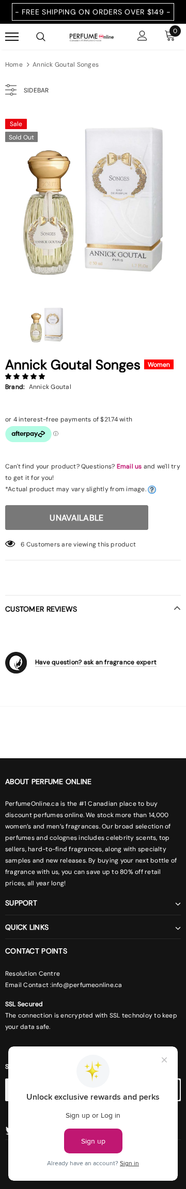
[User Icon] (142, 36)
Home (14, 64)
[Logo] (92, 36)
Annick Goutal (50, 387)
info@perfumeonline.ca (87, 985)
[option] (93, 201)
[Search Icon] (40, 36)
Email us (129, 466)
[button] (26, 376)
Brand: (14, 387)
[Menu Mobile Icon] (12, 37)
